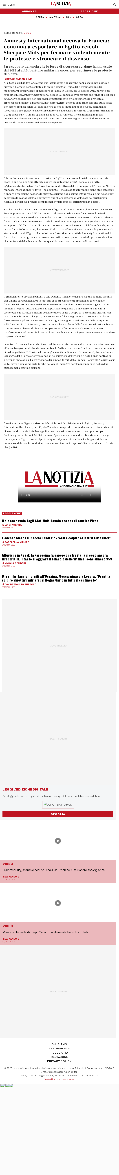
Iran (68, 17)
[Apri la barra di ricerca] (114, 5)
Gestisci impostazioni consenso (59, 1079)
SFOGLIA (58, 814)
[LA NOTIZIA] (61, 4)
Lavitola (55, 17)
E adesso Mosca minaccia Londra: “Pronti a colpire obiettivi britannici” (56, 538)
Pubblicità (59, 1052)
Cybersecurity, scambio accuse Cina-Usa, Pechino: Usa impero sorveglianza (53, 870)
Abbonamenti (59, 1048)
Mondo (27, 33)
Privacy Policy (59, 1061)
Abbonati (29, 11)
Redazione (89, 11)
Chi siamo (59, 1044)
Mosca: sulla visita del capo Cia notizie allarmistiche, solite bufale (45, 932)
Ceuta (40, 17)
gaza (79, 17)
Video (7, 864)
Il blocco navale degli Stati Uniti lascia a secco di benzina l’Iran (50, 521)
